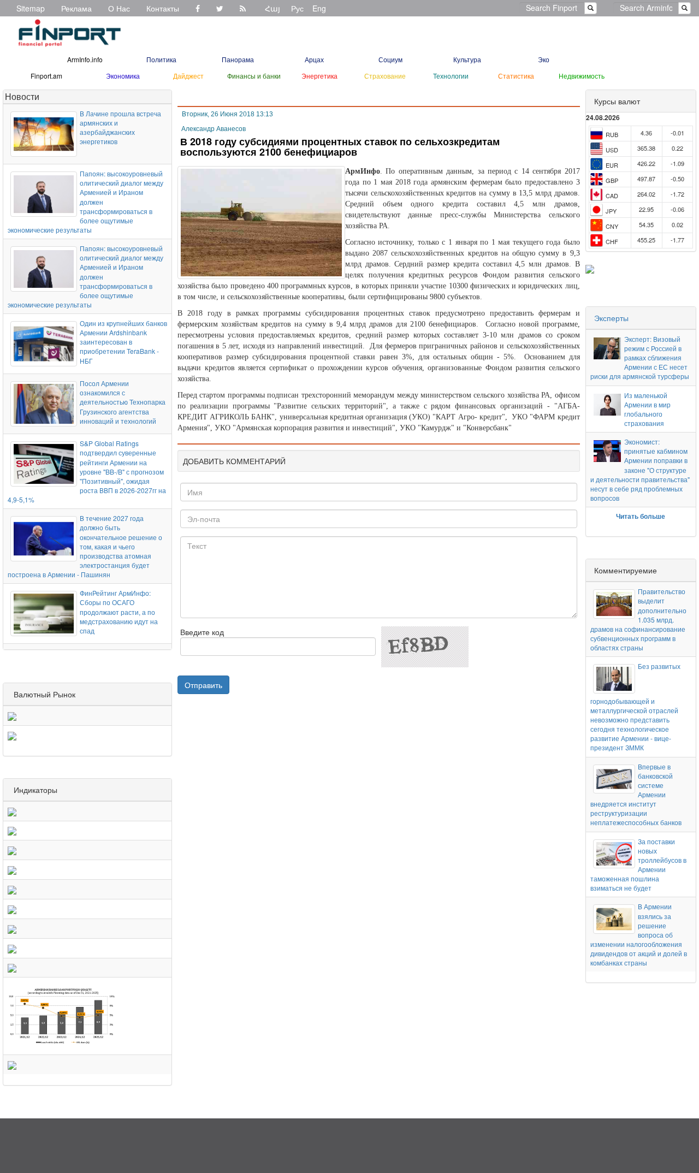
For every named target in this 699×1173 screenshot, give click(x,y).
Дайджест (188, 75)
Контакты (162, 8)
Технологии (451, 75)
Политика (161, 59)
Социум (390, 59)
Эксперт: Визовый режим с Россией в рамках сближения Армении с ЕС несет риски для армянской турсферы (639, 357)
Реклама (76, 8)
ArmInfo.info (85, 59)
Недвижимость (582, 75)
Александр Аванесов (213, 129)
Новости (22, 96)
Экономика (123, 75)
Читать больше (640, 516)
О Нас (119, 8)
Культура (467, 59)
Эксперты (611, 317)
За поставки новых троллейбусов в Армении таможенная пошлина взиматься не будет (638, 865)
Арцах (314, 59)
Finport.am (46, 75)
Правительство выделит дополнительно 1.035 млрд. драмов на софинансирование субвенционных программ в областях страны (638, 619)
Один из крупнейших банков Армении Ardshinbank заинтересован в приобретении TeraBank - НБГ (123, 341)
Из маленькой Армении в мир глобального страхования (647, 409)
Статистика (516, 75)
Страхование (385, 75)
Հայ (272, 8)
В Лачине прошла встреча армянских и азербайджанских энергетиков (120, 127)
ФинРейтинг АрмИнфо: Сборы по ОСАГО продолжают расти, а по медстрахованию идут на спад (119, 611)
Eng (319, 8)
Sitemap (30, 8)
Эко (543, 59)
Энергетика (319, 75)
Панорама (238, 59)
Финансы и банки (254, 75)
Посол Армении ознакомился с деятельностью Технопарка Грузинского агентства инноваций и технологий (122, 401)
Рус (297, 8)
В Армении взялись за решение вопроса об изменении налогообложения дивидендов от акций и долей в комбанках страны (638, 934)
